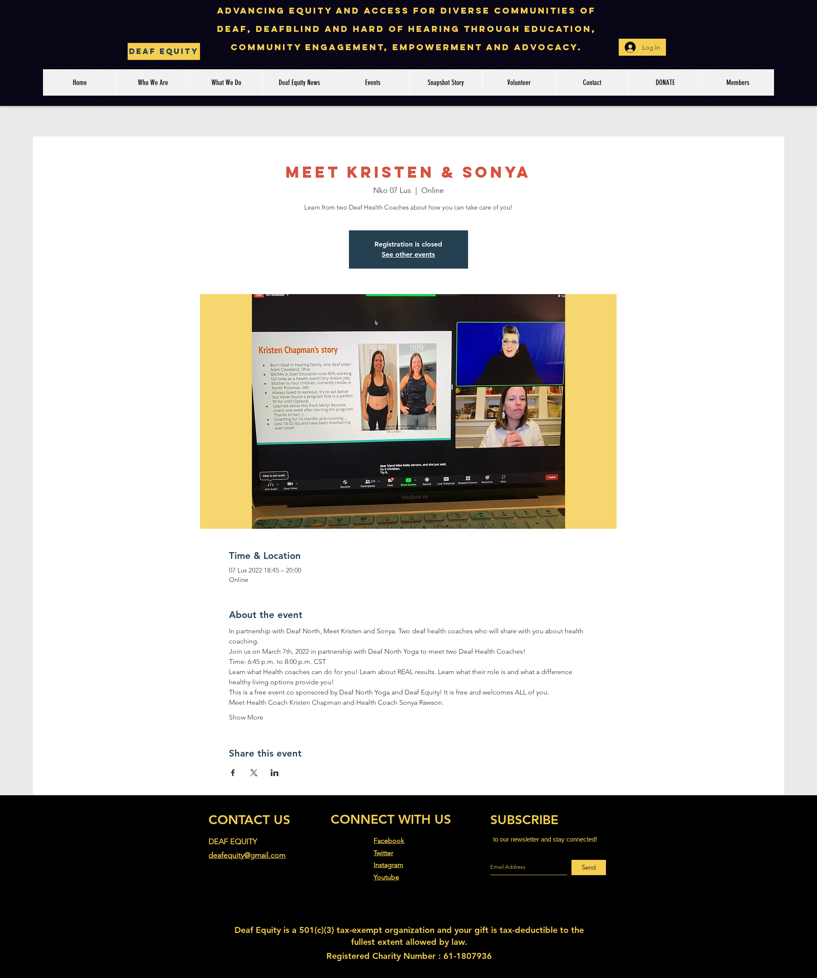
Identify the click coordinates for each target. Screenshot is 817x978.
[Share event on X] (254, 772)
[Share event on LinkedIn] (275, 772)
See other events (408, 254)
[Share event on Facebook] (233, 772)
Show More (246, 717)
